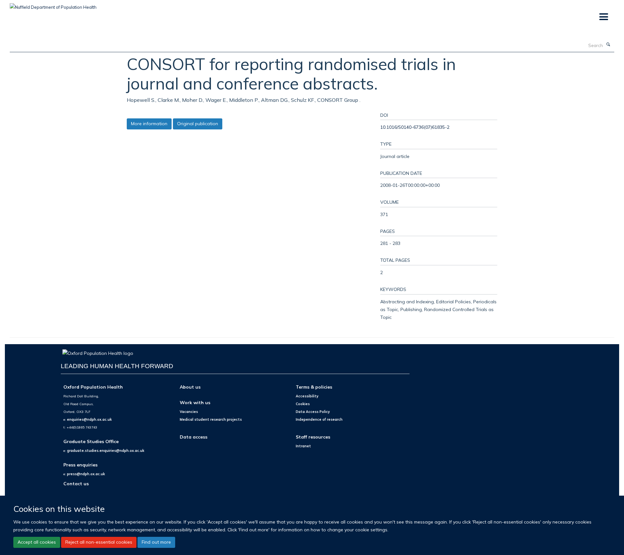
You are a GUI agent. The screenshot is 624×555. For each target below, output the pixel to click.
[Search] (608, 44)
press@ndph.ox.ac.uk (86, 474)
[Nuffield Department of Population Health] (53, 4)
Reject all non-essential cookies (98, 542)
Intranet (303, 446)
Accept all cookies (37, 542)
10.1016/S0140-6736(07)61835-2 (414, 127)
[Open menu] (603, 17)
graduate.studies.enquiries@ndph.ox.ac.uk (105, 450)
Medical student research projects (211, 419)
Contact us (76, 483)
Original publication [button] (197, 124)
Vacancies (189, 411)
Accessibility (307, 396)
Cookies (303, 404)
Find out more (156, 542)
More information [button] (149, 124)
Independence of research (319, 419)
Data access (193, 437)
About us (190, 387)
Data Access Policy (313, 411)
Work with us (195, 402)
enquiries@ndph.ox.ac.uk (89, 419)
